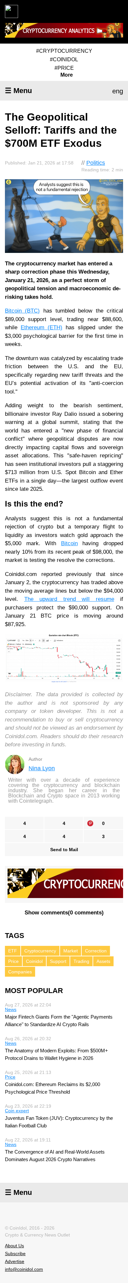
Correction (96, 950)
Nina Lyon (42, 768)
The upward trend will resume (69, 599)
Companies (20, 971)
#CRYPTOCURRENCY (64, 51)
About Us (14, 1245)
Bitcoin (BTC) (22, 311)
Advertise (14, 1261)
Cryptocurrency (40, 950)
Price (13, 961)
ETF (12, 950)
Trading (81, 961)
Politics (95, 163)
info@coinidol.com (24, 1269)
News (10, 1009)
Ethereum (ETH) (41, 327)
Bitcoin (69, 543)
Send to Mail (64, 849)
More (66, 75)
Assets (103, 961)
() (64, 913)
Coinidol (34, 961)
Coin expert (17, 1110)
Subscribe (15, 1253)
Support (58, 961)
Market (70, 950)
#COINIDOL (64, 59)
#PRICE (64, 68)
